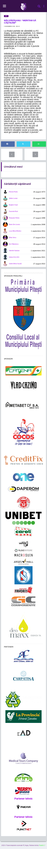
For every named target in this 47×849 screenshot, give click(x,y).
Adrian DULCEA (14, 257)
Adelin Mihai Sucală (15, 264)
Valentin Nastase (14, 250)
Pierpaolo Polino (14, 218)
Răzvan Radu (13, 192)
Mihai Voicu (12, 237)
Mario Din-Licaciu (14, 224)
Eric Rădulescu (14, 244)
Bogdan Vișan (13, 205)
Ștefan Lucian (13, 198)
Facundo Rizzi (13, 211)
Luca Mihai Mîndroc (15, 231)
